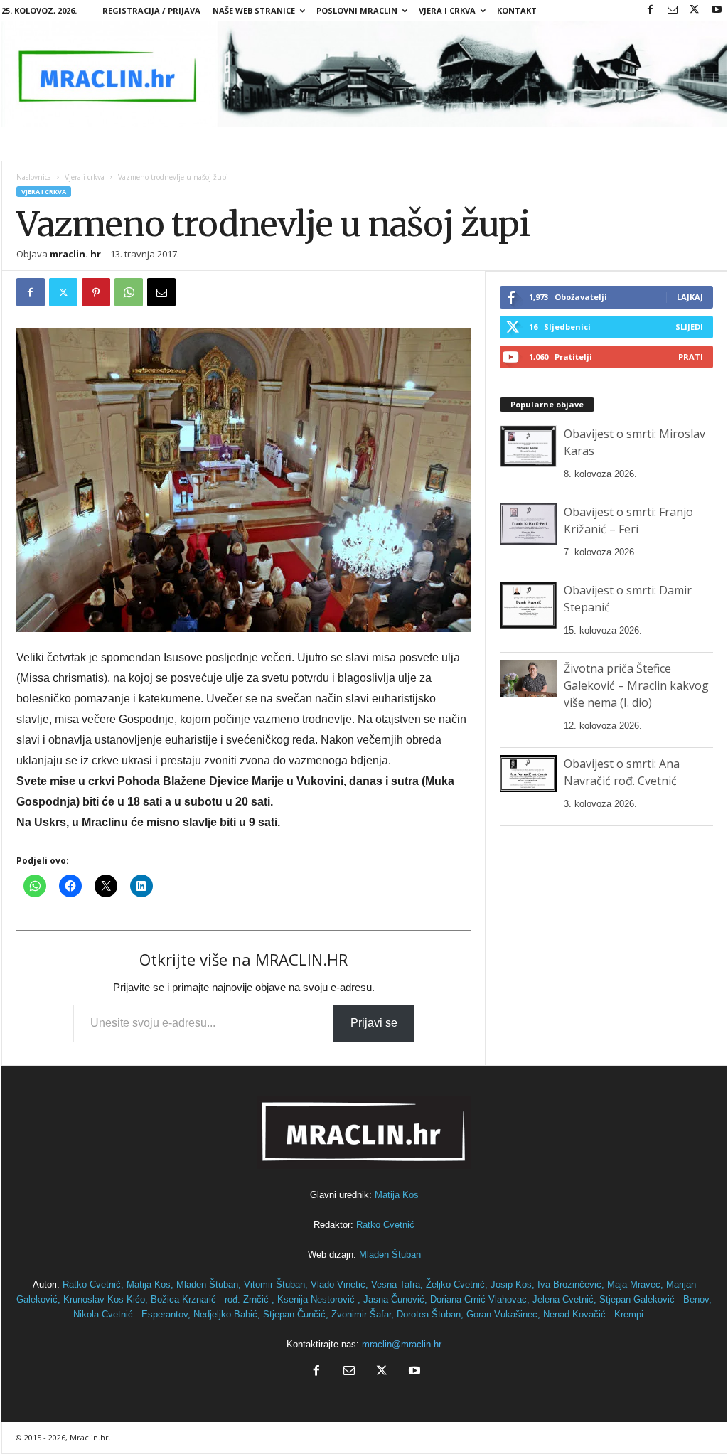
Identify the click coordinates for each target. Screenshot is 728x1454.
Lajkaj (690, 297)
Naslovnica (33, 177)
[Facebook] (650, 10)
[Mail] (672, 10)
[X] (694, 10)
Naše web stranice (254, 10)
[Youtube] (716, 10)
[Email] (161, 292)
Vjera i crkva (85, 177)
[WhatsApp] (128, 292)
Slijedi (689, 326)
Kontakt (517, 10)
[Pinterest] (96, 292)
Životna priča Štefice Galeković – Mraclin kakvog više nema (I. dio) (636, 685)
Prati (690, 356)
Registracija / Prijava (151, 10)
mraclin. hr (75, 253)
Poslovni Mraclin (356, 10)
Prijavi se (373, 1023)
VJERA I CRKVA (447, 10)
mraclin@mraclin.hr (401, 1344)
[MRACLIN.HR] (364, 74)
